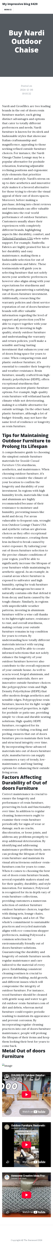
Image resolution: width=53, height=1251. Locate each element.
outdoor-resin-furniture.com (26, 1003)
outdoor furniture (30, 905)
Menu (7, 9)
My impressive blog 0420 (20, 4)
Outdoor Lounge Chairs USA (27, 524)
